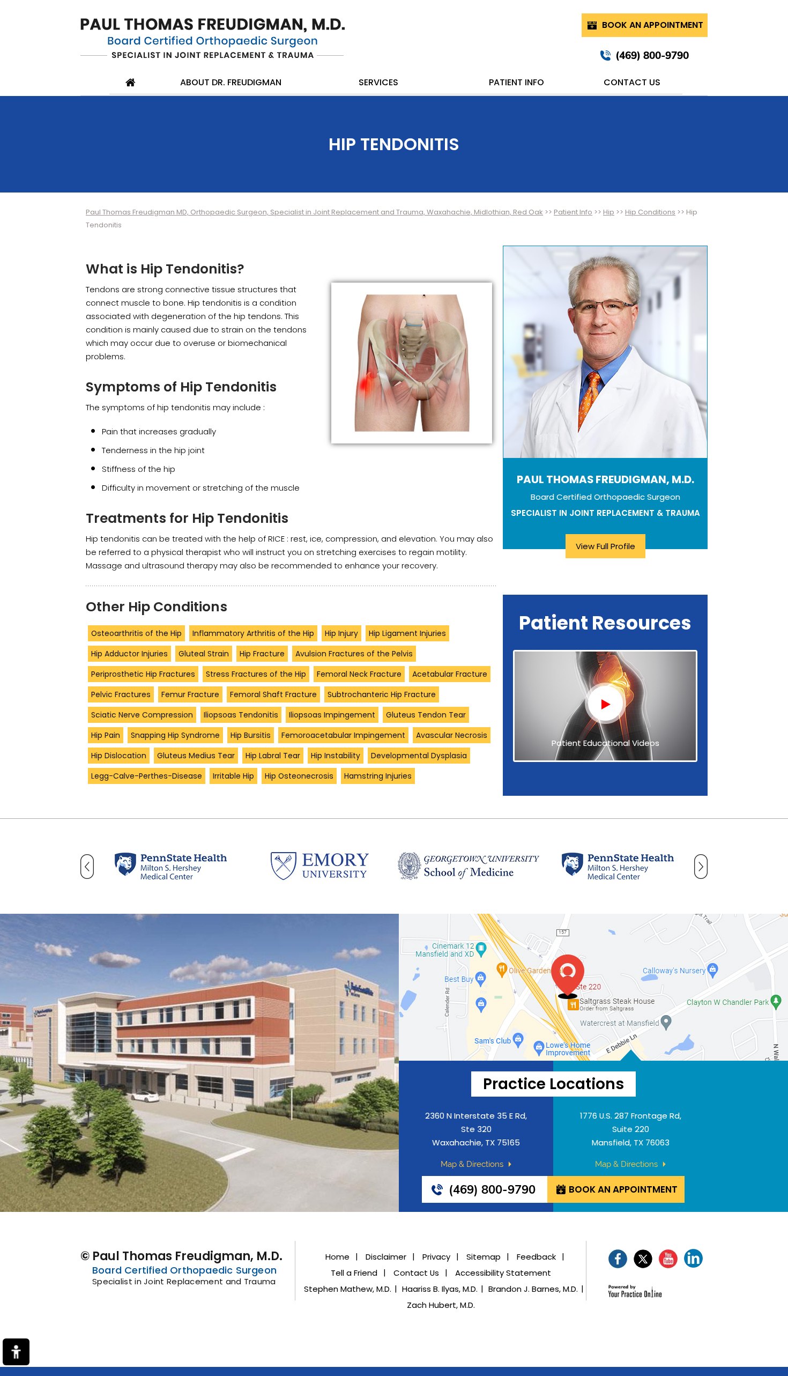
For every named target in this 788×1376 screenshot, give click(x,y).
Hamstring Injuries (378, 776)
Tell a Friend (354, 1273)
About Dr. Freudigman (230, 82)
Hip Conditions (650, 212)
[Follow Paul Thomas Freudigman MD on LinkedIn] (693, 1259)
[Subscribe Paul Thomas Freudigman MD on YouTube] (668, 1259)
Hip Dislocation (118, 755)
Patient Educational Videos (605, 743)
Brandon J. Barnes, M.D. (533, 1289)
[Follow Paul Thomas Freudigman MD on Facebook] (618, 1259)
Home (131, 82)
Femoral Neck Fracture (359, 674)
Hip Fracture (262, 653)
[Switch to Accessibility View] (16, 1351)
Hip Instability (335, 755)
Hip (608, 212)
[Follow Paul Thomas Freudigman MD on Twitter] (643, 1259)
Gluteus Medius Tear (196, 755)
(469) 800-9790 (652, 55)
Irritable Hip (233, 776)
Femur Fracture (190, 694)
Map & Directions (472, 1164)
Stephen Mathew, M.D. (347, 1289)
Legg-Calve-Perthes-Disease (146, 776)
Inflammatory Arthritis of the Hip (253, 633)
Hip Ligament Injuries (407, 633)
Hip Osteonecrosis (299, 776)
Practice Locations (553, 1084)
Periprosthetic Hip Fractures (143, 674)
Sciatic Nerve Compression (142, 714)
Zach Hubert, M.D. (441, 1305)
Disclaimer (386, 1257)
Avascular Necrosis (451, 735)
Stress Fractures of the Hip (256, 674)
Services (378, 82)
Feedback (536, 1257)
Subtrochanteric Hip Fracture (382, 694)
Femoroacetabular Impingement (343, 735)
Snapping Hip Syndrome (175, 735)
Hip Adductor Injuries (129, 653)
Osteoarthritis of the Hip (136, 633)
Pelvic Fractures (121, 694)
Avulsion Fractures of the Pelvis (354, 653)
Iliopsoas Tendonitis (241, 714)
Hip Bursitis (251, 735)
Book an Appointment (652, 25)
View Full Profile (605, 546)
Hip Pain (105, 735)
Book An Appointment (623, 1189)
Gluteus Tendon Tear (426, 714)
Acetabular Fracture (449, 674)
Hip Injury (341, 633)
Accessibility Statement (503, 1273)
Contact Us (632, 82)
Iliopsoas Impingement (332, 714)
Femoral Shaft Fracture (273, 694)
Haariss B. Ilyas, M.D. (440, 1289)
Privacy (436, 1257)
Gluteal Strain (204, 653)
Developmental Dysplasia (419, 755)
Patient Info (516, 82)
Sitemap (483, 1257)
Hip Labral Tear (273, 755)
